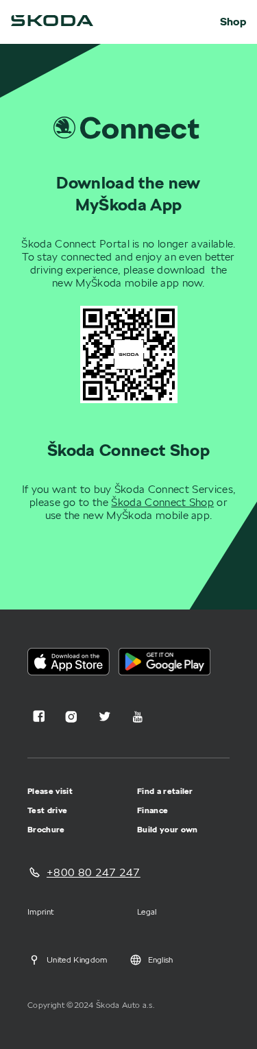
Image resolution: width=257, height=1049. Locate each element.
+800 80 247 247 (93, 872)
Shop (233, 22)
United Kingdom (77, 959)
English (160, 959)
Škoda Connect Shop (162, 502)
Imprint (40, 911)
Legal (147, 911)
